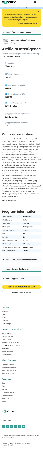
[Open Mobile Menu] (39, 2)
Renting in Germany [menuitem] (8, 373)
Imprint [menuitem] (5, 443)
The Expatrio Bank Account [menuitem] (11, 342)
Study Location (7, 216)
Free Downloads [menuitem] (7, 395)
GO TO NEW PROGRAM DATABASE (27, 23)
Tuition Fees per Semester (11, 247)
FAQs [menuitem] (3, 386)
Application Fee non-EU (10, 240)
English (25, 230)
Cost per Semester (8, 251)
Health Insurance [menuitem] (7, 339)
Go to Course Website (9, 200)
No (24, 234)
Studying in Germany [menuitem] (9, 367)
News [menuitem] (4, 401)
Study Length (6, 244)
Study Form (6, 223)
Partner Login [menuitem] (6, 324)
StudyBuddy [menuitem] (6, 348)
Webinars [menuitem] (5, 389)
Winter (25, 220)
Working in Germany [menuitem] (9, 370)
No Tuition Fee (28, 247)
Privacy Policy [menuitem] (26, 443)
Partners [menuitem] (5, 321)
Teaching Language (8, 230)
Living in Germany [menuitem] (8, 364)
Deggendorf (27, 216)
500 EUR (25, 251)
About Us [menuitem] (5, 311)
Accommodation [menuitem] (7, 352)
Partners (19, 7)
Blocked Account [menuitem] (7, 336)
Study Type (6, 227)
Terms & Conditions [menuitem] (15, 443)
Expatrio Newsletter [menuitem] (8, 392)
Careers (13, 7)
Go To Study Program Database (22, 293)
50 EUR (25, 240)
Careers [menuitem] (4, 314)
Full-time (26, 223)
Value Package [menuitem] (7, 333)
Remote (5, 237)
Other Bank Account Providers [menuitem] (12, 345)
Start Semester (7, 220)
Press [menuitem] (4, 317)
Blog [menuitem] (3, 383)
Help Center (5, 7)
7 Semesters (27, 244)
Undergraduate (28, 227)
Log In (26, 7)
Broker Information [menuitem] (8, 445)
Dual (4, 234)
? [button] (23, 94)
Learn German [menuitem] (7, 355)
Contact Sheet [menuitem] (6, 420)
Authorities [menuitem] (6, 398)
